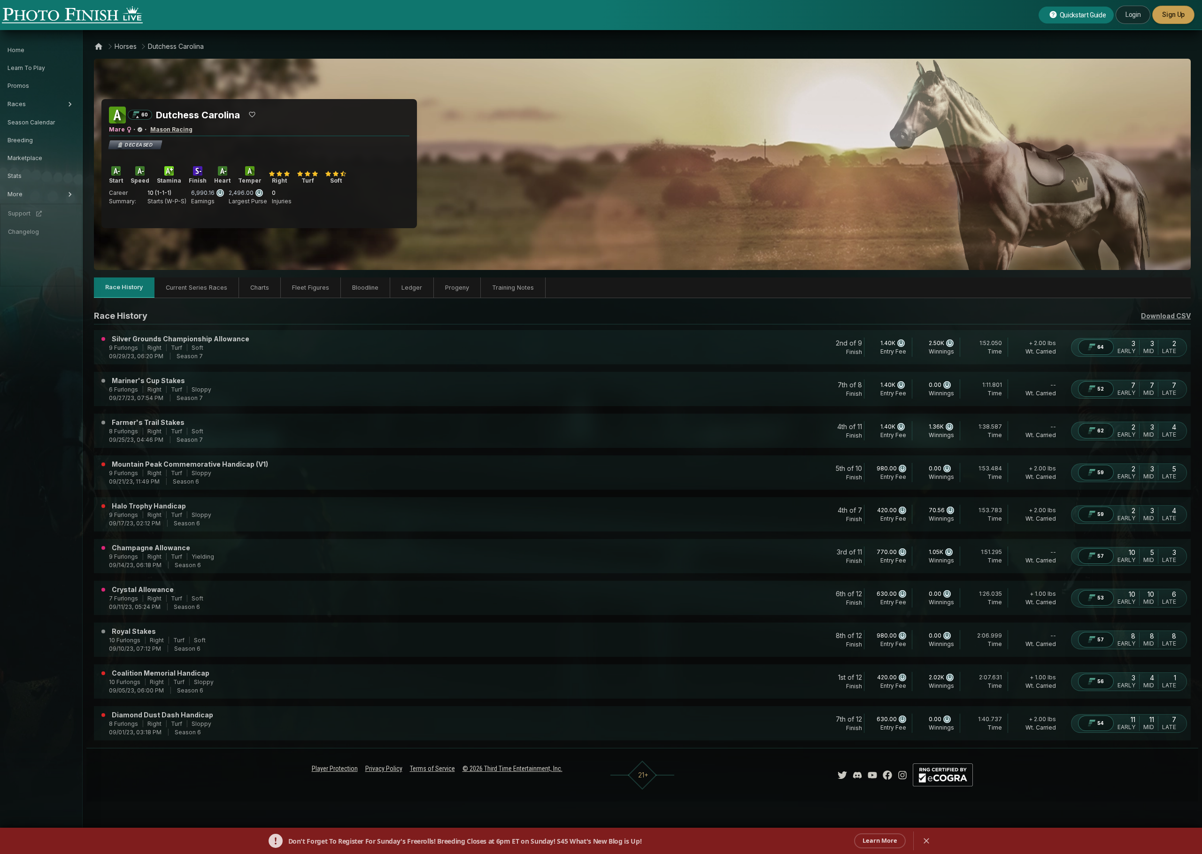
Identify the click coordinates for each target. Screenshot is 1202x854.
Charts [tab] (259, 287)
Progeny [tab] (457, 287)
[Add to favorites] (252, 114)
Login (1132, 14)
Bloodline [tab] (365, 287)
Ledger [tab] (411, 287)
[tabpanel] (642, 525)
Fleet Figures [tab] (310, 287)
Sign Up (1173, 14)
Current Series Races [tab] (196, 287)
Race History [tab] (124, 287)
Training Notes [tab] (513, 287)
